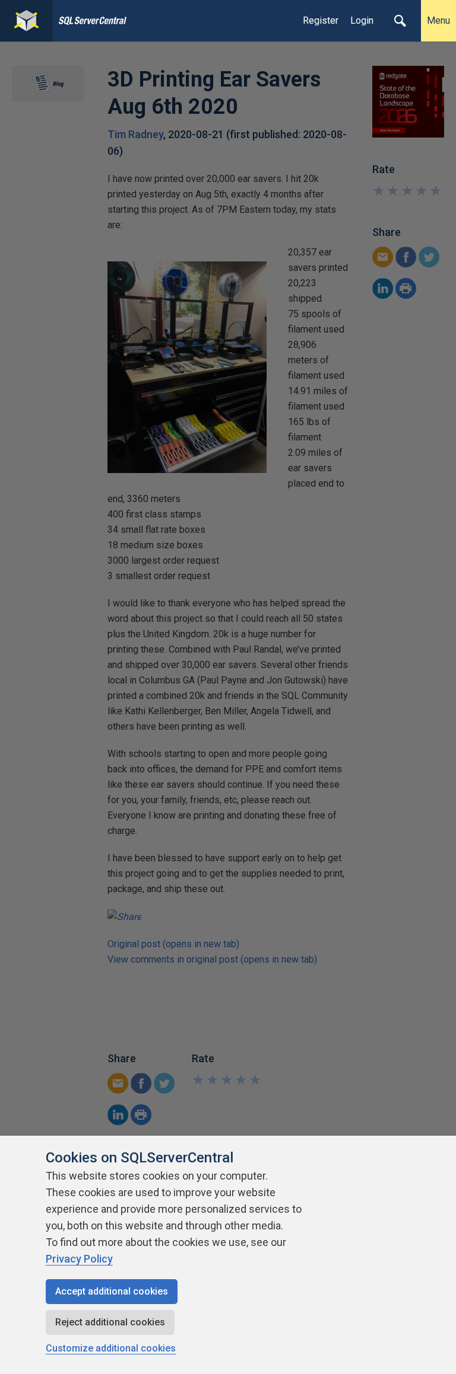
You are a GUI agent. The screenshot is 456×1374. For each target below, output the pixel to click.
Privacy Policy (79, 1258)
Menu (438, 20)
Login (361, 20)
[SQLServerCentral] (26, 20)
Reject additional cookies (110, 1322)
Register (320, 20)
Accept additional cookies (111, 1291)
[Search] (400, 20)
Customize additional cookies (111, 1348)
